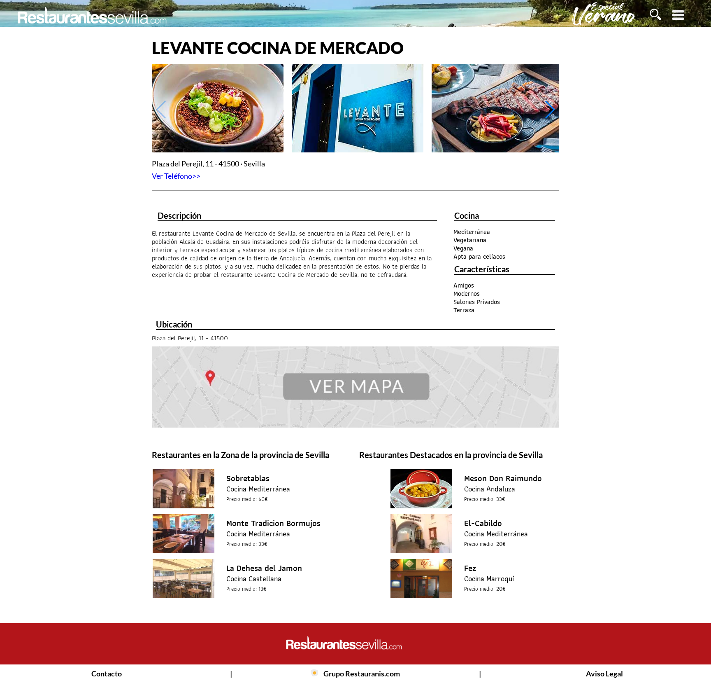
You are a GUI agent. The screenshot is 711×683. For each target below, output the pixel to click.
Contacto (106, 673)
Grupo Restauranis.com (361, 673)
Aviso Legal (604, 673)
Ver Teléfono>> (176, 175)
